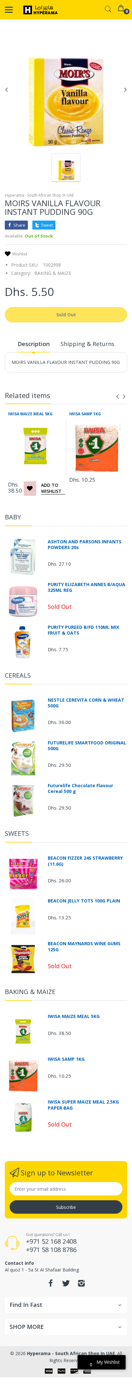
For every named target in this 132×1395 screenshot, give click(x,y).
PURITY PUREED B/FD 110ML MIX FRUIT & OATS (83, 630)
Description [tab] (34, 344)
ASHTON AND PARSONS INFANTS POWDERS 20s (84, 544)
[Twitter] (66, 1285)
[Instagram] (81, 1285)
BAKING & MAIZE (52, 273)
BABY (13, 517)
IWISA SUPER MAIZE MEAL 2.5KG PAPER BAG (83, 1105)
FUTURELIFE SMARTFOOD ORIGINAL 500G (87, 745)
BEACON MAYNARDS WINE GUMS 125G (84, 946)
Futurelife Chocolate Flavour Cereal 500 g (80, 788)
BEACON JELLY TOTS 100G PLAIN (84, 901)
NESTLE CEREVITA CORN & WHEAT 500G (86, 703)
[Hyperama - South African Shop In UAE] (39, 9)
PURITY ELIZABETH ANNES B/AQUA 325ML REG (86, 587)
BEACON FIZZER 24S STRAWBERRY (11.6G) (85, 861)
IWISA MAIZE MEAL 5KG (30, 414)
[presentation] (117, 396)
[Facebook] (50, 1285)
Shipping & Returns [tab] (87, 344)
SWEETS (17, 833)
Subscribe (66, 1207)
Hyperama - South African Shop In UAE (39, 195)
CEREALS (18, 675)
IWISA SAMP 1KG (85, 414)
